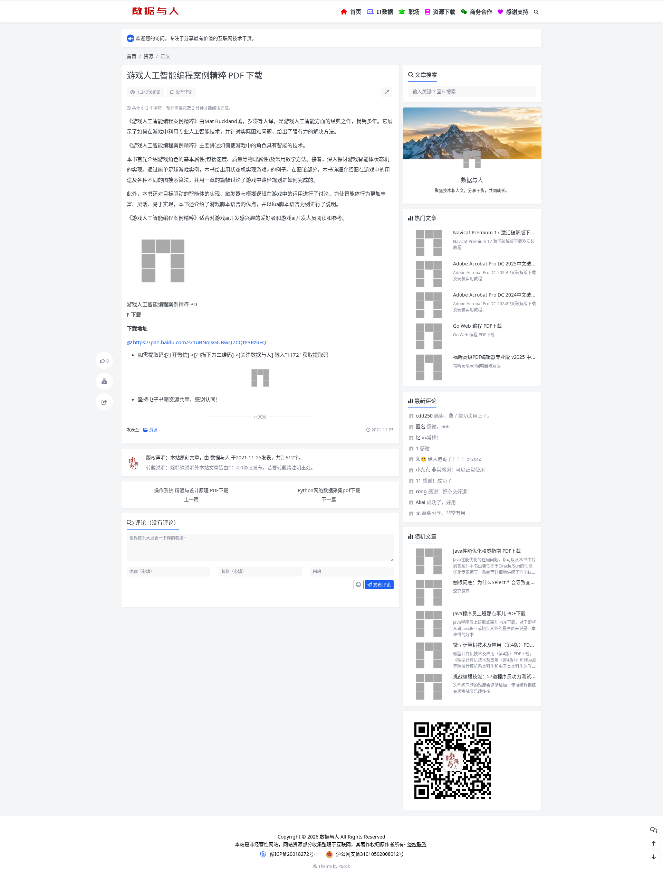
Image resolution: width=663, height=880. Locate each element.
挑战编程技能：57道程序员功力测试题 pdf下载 (504, 676)
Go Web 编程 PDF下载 (477, 325)
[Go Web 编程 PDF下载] (429, 336)
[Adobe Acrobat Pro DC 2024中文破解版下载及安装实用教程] (429, 305)
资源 (148, 56)
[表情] (359, 585)
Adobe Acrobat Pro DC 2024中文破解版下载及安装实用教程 (518, 294)
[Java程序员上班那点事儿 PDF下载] (429, 624)
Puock (344, 866)
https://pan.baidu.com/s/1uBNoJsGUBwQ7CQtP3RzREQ (199, 342)
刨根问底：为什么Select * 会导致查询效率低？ (504, 582)
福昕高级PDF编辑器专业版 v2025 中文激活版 (501, 357)
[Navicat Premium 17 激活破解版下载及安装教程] (429, 243)
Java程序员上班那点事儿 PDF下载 (489, 613)
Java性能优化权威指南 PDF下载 (487, 550)
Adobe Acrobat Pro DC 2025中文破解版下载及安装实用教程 (518, 263)
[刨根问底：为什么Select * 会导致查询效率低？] (429, 593)
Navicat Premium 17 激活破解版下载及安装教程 (506, 232)
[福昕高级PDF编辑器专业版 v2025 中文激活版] (429, 367)
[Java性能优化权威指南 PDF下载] (429, 561)
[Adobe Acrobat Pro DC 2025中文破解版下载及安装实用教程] (429, 274)
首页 (131, 56)
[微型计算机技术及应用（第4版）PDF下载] (429, 655)
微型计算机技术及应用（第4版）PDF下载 (497, 645)
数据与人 (220, 457)
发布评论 (381, 584)
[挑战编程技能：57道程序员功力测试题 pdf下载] (429, 687)
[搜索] (536, 12)
